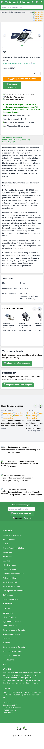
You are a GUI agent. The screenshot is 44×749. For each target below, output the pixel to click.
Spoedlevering (8, 660)
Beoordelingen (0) (8, 142)
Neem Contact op (10, 626)
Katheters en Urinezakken (13, 573)
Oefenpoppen (8, 595)
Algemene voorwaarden (12, 621)
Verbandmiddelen (10, 578)
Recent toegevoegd (10, 599)
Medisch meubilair (10, 582)
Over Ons (6, 608)
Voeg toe (28, 384)
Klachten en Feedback (11, 655)
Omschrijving (7, 138)
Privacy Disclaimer (10, 617)
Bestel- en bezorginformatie (14, 630)
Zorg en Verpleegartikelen (13, 548)
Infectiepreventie (9, 565)
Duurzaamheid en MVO (12, 651)
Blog (4, 664)
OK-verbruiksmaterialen (12, 535)
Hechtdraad (7, 556)
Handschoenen (9, 539)
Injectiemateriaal (9, 569)
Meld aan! (28, 513)
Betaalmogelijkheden (11, 634)
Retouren (6, 643)
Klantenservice (8, 613)
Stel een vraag (24, 363)
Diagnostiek (7, 552)
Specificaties (17, 138)
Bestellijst (12, 87)
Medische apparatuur (11, 586)
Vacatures (7, 638)
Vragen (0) (26, 140)
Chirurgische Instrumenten (14, 591)
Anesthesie (7, 561)
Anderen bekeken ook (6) (11, 140)
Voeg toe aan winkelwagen (24, 79)
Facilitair (6, 544)
